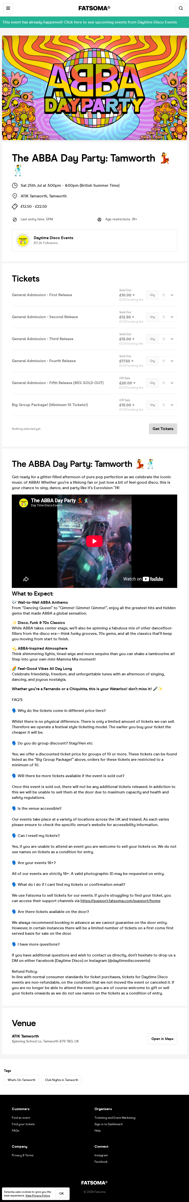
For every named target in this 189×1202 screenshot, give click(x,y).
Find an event (21, 1117)
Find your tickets (23, 1124)
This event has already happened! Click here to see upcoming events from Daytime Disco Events (89, 22)
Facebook (101, 1161)
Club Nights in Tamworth (61, 1080)
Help (97, 1130)
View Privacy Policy (37, 1195)
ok (61, 1193)
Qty (152, 295)
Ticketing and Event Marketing (114, 1117)
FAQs (15, 1130)
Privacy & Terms (22, 1155)
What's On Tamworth (21, 1080)
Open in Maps (162, 1039)
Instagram (101, 1155)
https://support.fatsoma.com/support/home (120, 900)
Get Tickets (163, 428)
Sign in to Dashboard (108, 1124)
